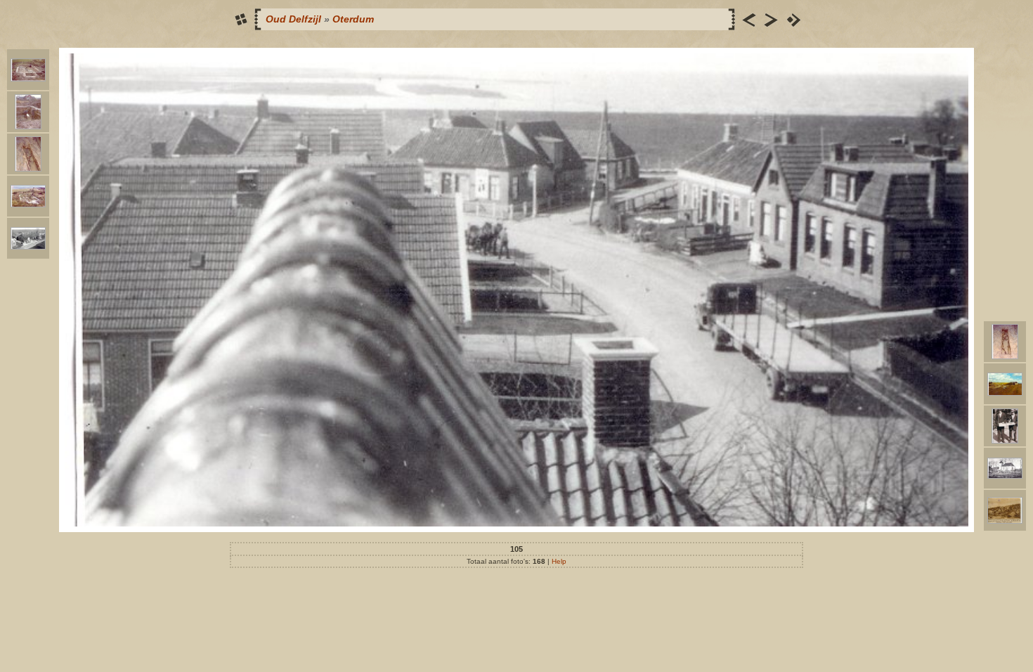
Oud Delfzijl (293, 19)
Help (559, 561)
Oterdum (353, 19)
